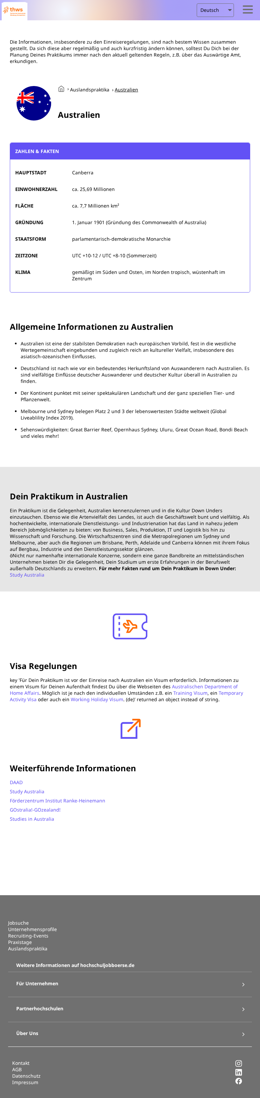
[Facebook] (238, 1083)
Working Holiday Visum (97, 699)
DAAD (16, 782)
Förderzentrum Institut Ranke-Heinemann (57, 800)
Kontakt (20, 1063)
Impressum (25, 1082)
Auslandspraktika (89, 89)
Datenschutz (26, 1076)
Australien (126, 89)
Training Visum (190, 693)
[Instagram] (238, 1065)
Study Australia (27, 575)
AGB (17, 1069)
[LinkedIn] (238, 1074)
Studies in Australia (32, 819)
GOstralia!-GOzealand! (35, 809)
